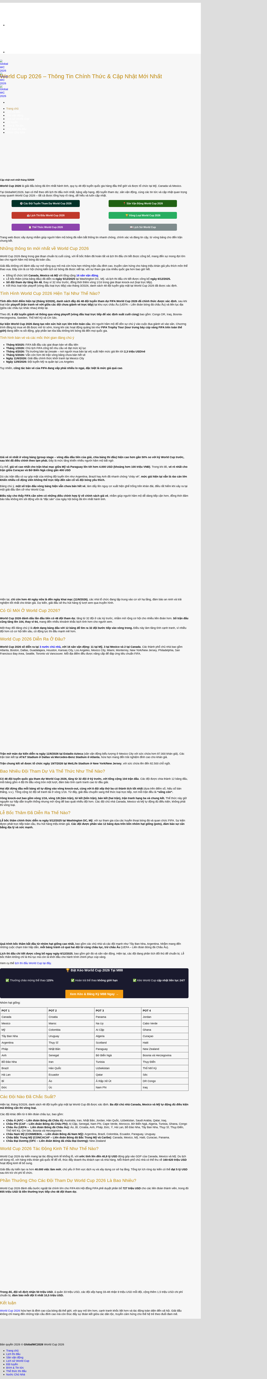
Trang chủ (12, 1350)
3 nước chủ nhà (50, 646)
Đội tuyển (12, 1364)
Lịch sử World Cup (17, 1360)
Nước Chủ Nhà (15, 1374)
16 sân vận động (87, 275)
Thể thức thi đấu (16, 1371)
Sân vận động (14, 1357)
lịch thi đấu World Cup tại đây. (33, 963)
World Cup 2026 (10, 1310)
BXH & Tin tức (15, 1367)
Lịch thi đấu (13, 1354)
